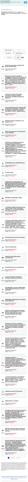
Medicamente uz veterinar (11, 400)
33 (19, 457)
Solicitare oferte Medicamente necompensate (12, 257)
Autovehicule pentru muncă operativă (15, 237)
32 (17, 457)
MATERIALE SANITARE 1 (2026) (13, 197)
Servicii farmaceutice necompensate (14, 267)
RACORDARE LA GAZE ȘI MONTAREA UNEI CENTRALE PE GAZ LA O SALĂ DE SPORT (15, 289)
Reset (22, 57)
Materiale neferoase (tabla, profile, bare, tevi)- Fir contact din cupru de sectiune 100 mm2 (15, 430)
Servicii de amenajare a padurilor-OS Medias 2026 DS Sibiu (14, 66)
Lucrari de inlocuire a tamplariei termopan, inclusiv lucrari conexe (13, 277)
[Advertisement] (14, 31)
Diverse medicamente (10, 247)
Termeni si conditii (14, 478)
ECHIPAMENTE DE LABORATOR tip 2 (15, 162)
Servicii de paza (9, 172)
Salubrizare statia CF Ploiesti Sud (13, 391)
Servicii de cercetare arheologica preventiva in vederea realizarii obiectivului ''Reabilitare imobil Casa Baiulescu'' (14, 96)
